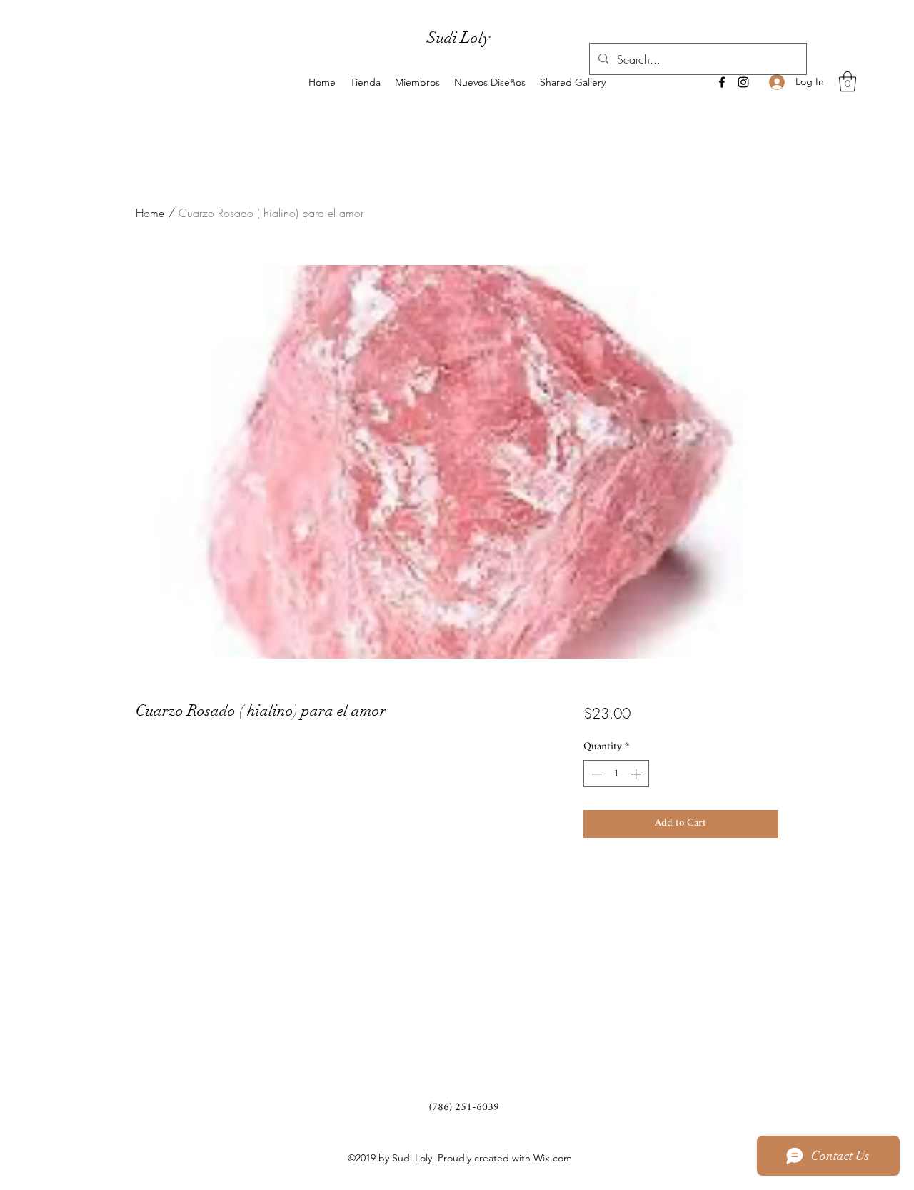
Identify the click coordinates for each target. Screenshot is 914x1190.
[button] (847, 81)
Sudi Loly (458, 37)
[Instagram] (743, 82)
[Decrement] (595, 774)
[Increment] (637, 774)
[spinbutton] (616, 774)
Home (150, 213)
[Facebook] (722, 82)
